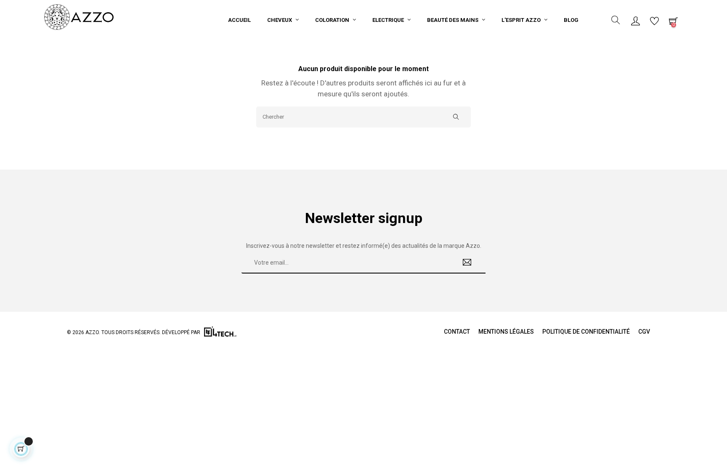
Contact (457, 331)
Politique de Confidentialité (586, 331)
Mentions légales (506, 331)
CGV (644, 331)
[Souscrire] (467, 263)
